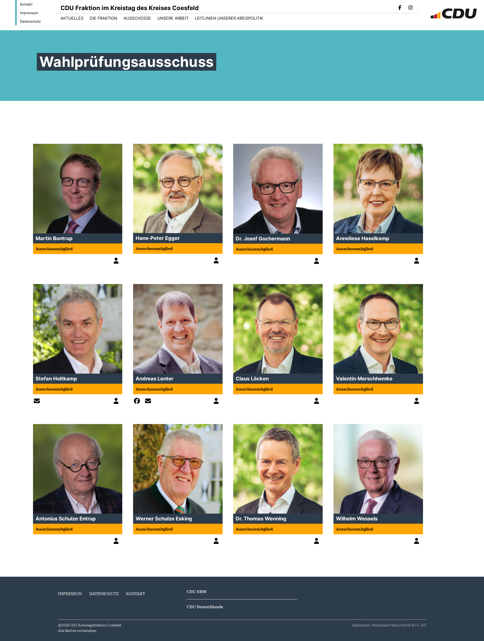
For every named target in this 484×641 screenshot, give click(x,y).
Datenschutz (30, 21)
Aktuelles (71, 18)
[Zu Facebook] (138, 401)
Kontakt (26, 4)
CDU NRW (197, 591)
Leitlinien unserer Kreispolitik (229, 18)
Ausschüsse (137, 18)
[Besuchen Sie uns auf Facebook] (400, 8)
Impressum (29, 13)
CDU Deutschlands (205, 606)
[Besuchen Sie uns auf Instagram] (410, 8)
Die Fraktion (103, 18)
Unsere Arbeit (173, 18)
